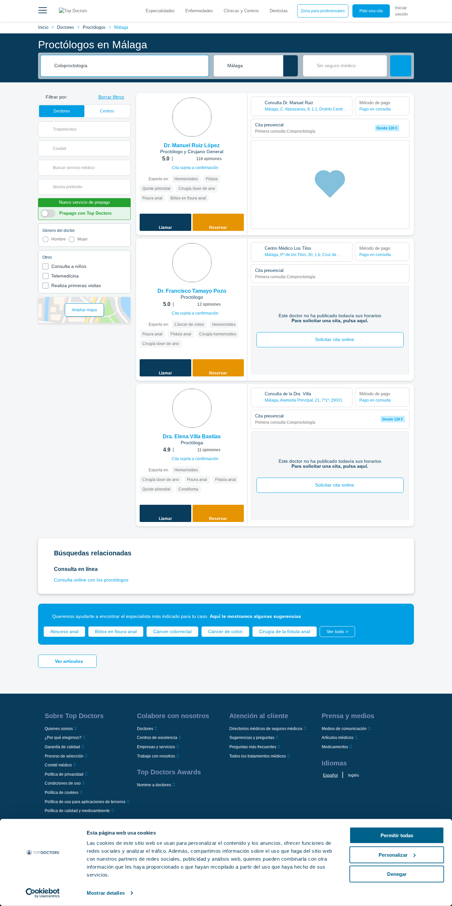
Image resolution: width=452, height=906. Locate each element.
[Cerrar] (401, 616)
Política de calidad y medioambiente (77, 810)
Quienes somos (59, 728)
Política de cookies (61, 792)
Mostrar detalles (106, 893)
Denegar (397, 874)
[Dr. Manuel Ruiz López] (192, 117)
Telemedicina (65, 276)
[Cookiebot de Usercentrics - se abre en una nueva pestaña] (43, 893)
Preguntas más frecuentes (252, 747)
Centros (107, 111)
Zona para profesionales (323, 11)
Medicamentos (335, 747)
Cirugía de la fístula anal (284, 631)
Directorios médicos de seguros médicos (265, 728)
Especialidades (160, 10)
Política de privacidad (64, 774)
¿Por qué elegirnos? (63, 737)
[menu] (43, 11)
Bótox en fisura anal (116, 631)
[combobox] (129, 65)
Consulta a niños (68, 266)
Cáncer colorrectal (172, 631)
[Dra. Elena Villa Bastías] (192, 408)
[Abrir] (125, 129)
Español (330, 775)
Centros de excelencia (157, 737)
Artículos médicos (337, 737)
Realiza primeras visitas (76, 285)
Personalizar (393, 854)
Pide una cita (371, 11)
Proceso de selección (64, 756)
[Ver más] (240, 107)
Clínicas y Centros (241, 10)
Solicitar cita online (334, 339)
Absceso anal (64, 631)
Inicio (43, 27)
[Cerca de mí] (290, 65)
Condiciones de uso (63, 783)
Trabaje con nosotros (156, 756)
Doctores (65, 27)
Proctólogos (94, 27)
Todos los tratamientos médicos (257, 756)
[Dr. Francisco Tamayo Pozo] (192, 262)
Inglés (353, 775)
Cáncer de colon (225, 631)
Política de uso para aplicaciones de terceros (85, 801)
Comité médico (58, 765)
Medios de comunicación (344, 728)
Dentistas (279, 10)
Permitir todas (397, 835)
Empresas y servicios (156, 747)
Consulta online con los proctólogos (91, 579)
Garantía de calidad (62, 747)
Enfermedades (199, 10)
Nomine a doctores (154, 785)
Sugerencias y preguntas (251, 737)
